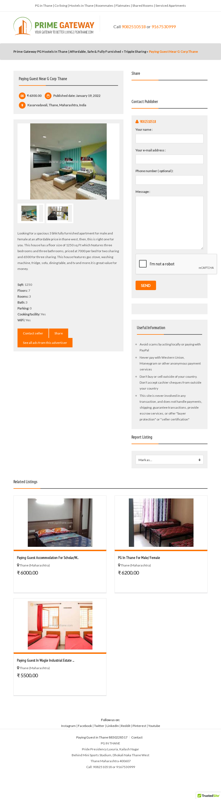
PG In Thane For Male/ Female (139, 557)
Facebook (85, 726)
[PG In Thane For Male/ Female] (161, 523)
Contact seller (33, 333)
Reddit (125, 726)
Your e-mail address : (151, 150)
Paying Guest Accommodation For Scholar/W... (47, 557)
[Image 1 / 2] (68, 161)
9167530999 (163, 26)
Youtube (154, 726)
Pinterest (139, 726)
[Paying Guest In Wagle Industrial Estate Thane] (60, 625)
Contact (137, 737)
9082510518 (134, 26)
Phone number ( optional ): (154, 171)
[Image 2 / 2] (59, 213)
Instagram (68, 726)
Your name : (144, 129)
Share (58, 333)
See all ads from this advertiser (45, 343)
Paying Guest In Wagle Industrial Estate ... (45, 660)
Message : (143, 192)
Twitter (99, 726)
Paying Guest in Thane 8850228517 (101, 737)
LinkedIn (112, 726)
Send (146, 285)
